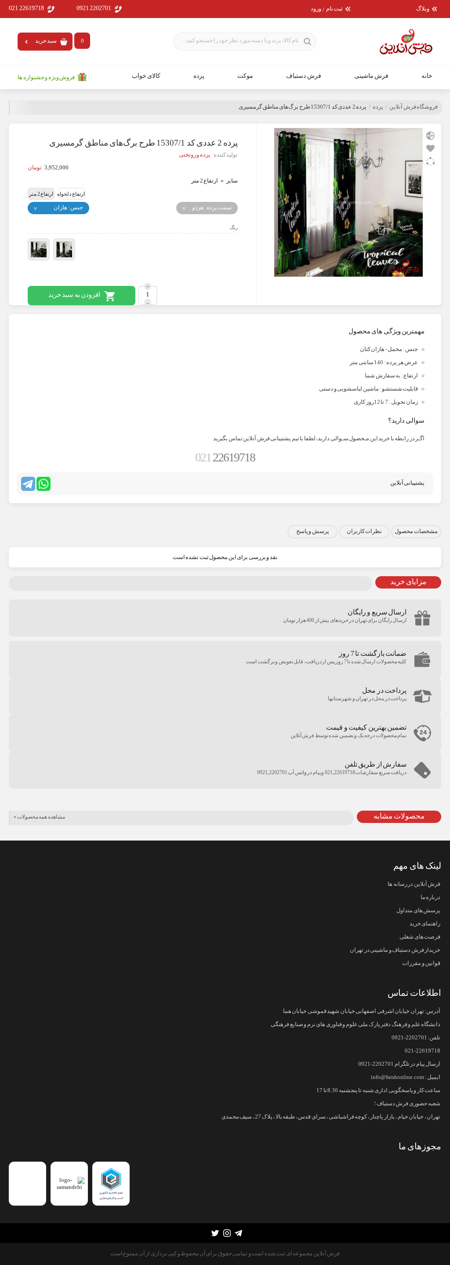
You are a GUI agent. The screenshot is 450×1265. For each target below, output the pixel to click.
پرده (198, 76)
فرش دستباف (303, 76)
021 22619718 (26, 8)
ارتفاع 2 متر (41, 194)
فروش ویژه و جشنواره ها (46, 77)
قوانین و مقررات (421, 963)
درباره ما (430, 897)
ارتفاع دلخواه (71, 194)
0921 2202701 (94, 8)
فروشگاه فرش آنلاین (413, 107)
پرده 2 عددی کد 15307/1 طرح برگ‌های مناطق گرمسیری (303, 107)
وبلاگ (422, 9)
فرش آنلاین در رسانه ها (414, 884)
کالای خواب (146, 76)
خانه (426, 76)
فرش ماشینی (371, 76)
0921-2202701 (409, 1038)
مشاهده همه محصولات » (39, 816)
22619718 (225, 457)
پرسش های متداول (418, 910)
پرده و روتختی (194, 155)
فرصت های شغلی (419, 937)
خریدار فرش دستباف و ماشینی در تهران (395, 950)
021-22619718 (422, 1051)
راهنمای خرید (425, 924)
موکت (245, 76)
